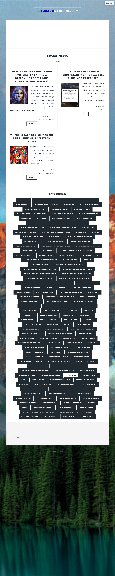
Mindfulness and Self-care (35, 347)
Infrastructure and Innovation (82, 329)
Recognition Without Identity (31, 361)
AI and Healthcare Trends (89, 204)
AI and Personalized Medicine (62, 214)
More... (32, 124)
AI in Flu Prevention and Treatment (63, 227)
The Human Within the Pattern (34, 389)
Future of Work (28, 315)
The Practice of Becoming (82, 393)
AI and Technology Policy (88, 214)
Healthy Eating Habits (32, 324)
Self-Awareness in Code (26, 375)
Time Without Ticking (50, 403)
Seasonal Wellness (87, 370)
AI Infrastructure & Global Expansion (56, 246)
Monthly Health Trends (59, 347)
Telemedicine (23, 384)
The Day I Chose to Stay (42, 384)
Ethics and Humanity (51, 310)
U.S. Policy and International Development (38, 412)
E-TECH (55, 451)
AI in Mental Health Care (33, 241)
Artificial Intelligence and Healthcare (76, 273)
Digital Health (93, 292)
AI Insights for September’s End (87, 246)
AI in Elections (80, 223)
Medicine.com (57, 11)
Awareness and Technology (87, 283)
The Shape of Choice (23, 398)
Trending (91, 403)
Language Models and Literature (60, 333)
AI (95, 200)
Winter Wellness (51, 416)
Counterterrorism (23, 292)
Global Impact (68, 315)
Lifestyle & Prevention (48, 338)
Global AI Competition (48, 315)
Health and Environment (49, 320)
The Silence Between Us (68, 398)
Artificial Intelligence (39, 264)
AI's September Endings (68, 255)
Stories (23, 380)
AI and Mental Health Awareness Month (31, 214)
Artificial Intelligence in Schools (30, 283)
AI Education (41, 218)
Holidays (67, 324)
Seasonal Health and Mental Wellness (35, 370)
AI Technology (48, 250)
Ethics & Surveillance (29, 310)
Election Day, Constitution (57, 301)
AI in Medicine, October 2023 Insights (78, 237)
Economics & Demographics (31, 301)
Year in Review (68, 416)
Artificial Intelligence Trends (60, 283)
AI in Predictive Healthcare (26, 246)
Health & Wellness (27, 320)
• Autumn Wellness (87, 416)
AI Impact (47, 223)
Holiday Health (52, 324)
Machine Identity (69, 338)
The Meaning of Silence (83, 389)
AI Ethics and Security (85, 218)
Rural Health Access (59, 366)
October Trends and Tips (35, 352)
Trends (24, 407)
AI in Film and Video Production (32, 227)
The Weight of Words (28, 403)
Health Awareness (71, 320)
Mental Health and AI (74, 343)
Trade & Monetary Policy (73, 403)
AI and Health (69, 204)
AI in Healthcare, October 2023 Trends (56, 232)
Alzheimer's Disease (70, 260)
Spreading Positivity (89, 375)
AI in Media (96, 232)
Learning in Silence (86, 333)
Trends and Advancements (43, 407)
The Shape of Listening (45, 398)
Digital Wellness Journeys (30, 297)
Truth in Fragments (66, 407)
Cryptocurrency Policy (45, 292)
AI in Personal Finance (56, 241)
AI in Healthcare (88, 227)
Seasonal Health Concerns (64, 370)
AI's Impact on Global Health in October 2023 (76, 250)
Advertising (84, 200)
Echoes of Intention (87, 297)
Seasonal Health (79, 366)
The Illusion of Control (60, 389)
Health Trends (89, 320)
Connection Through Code (81, 287)
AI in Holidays (81, 232)
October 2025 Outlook (82, 347)
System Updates (38, 380)
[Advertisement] (57, 35)
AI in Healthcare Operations (25, 232)
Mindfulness (92, 343)
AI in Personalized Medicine (81, 241)
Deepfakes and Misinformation (71, 292)
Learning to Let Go (27, 338)
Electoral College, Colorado (83, 301)
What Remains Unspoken (30, 416)
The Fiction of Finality (88, 384)
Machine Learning (88, 338)
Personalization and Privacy (78, 352)
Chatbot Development (32, 287)
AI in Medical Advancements (33, 237)
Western (89, 412)
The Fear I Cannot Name (65, 384)
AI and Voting (26, 218)
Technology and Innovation (60, 380)
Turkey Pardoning (86, 407)
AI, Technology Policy (91, 255)
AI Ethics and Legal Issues (61, 218)
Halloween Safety (85, 315)
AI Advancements (22, 204)
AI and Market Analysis (60, 209)
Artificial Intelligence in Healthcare (39, 278)
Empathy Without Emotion (54, 306)
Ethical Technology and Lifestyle (82, 306)
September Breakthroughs (51, 375)
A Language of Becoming (43, 200)
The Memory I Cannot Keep (33, 393)
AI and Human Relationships (35, 209)
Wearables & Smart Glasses (70, 412)
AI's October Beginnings (24, 255)
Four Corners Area (71, 310)
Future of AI (88, 310)
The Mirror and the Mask (57, 393)
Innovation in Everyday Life (32, 333)
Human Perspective (83, 324)
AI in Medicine (24, 200)
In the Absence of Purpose (54, 329)
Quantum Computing (81, 357)
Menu (110, 3)
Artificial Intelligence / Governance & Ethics (40, 269)
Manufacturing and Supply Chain (30, 343)
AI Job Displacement (29, 250)
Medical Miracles (54, 343)
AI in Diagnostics (63, 223)
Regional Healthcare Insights (59, 361)
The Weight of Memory (91, 398)
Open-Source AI (56, 352)
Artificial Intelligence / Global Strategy (69, 264)
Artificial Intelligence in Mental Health (74, 278)
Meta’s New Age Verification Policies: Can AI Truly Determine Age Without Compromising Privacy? (32, 76)
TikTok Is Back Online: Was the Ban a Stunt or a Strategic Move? (32, 138)
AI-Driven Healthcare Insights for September (40, 260)
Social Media (71, 375)
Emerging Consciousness (29, 306)
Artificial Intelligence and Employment (77, 269)
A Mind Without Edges (66, 200)
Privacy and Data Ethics (34, 357)
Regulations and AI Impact (85, 361)
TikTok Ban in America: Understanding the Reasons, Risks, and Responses (83, 75)
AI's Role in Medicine (46, 255)
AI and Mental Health (82, 209)
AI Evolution (33, 223)
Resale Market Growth (38, 366)
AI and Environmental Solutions (46, 204)
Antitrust (87, 260)
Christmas (62, 287)
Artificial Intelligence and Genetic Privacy (40, 273)
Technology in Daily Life (85, 380)
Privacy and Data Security (58, 357)
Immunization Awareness (30, 329)
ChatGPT (49, 287)
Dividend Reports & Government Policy (60, 297)
